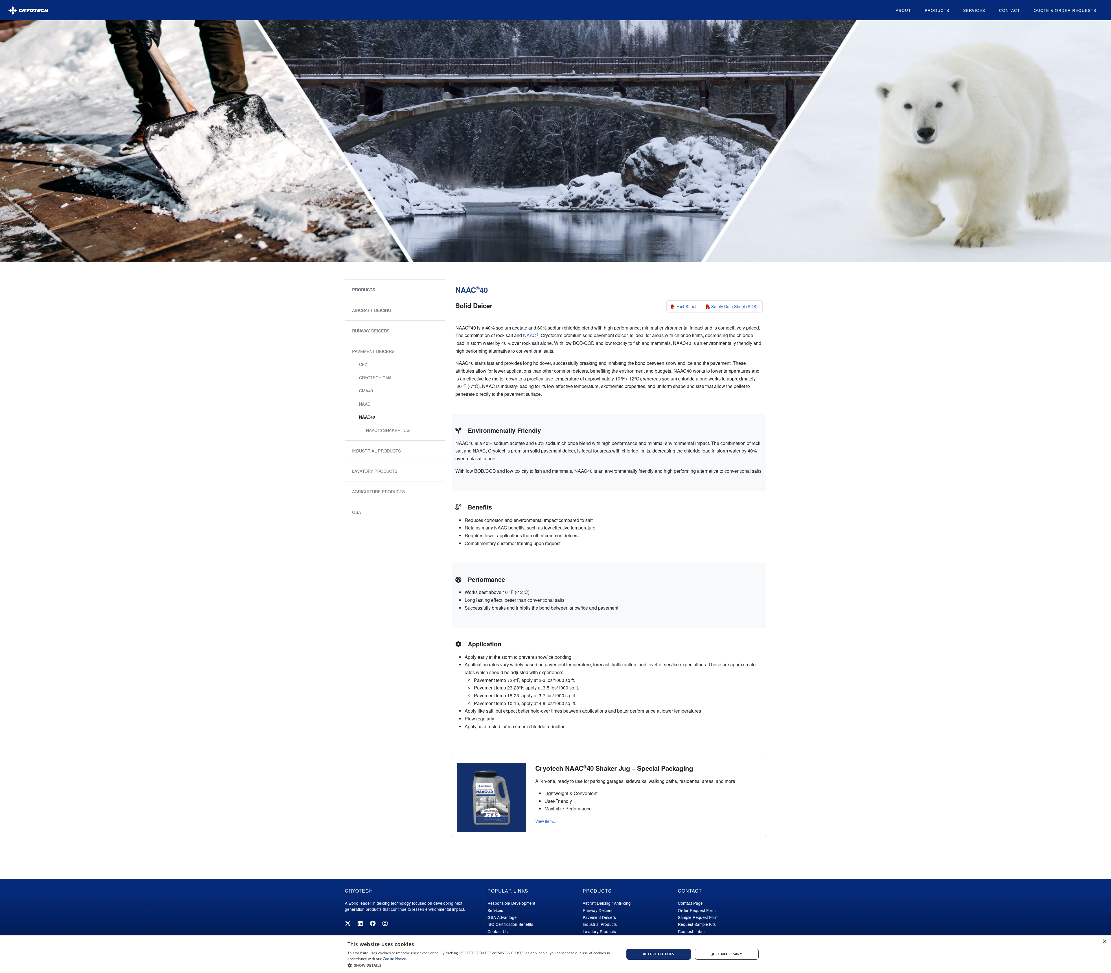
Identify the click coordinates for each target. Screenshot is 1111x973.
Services (974, 10)
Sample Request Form (698, 917)
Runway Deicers (371, 331)
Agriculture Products (378, 491)
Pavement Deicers (373, 351)
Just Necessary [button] (727, 954)
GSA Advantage (502, 917)
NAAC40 (367, 417)
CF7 (363, 364)
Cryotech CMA (375, 377)
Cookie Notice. (395, 958)
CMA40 (366, 390)
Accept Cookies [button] (658, 954)
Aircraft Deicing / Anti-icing (607, 903)
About (903, 10)
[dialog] (555, 954)
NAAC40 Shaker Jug (388, 430)
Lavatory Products (375, 471)
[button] (481, 965)
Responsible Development (511, 903)
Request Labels (692, 931)
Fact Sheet (685, 306)
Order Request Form (696, 910)
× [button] (1104, 941)
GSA (356, 512)
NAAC (530, 335)
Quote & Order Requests (1065, 10)
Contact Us (498, 931)
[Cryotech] (28, 10)
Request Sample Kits (697, 924)
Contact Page (690, 903)
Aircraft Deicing (371, 310)
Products (937, 10)
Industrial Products (376, 451)
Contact (1009, 10)
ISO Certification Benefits (510, 924)
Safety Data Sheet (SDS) (734, 306)
